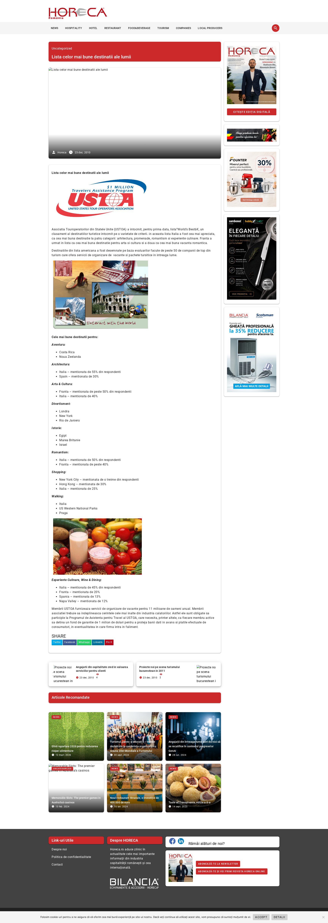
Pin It (109, 642)
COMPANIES (183, 28)
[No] (323, 917)
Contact (57, 864)
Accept (261, 917)
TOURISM (163, 28)
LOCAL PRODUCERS (210, 28)
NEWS (54, 28)
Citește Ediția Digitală (251, 111)
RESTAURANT (112, 28)
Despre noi (59, 849)
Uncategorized (62, 48)
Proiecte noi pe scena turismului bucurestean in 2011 (159, 669)
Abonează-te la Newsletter (218, 864)
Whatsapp (84, 642)
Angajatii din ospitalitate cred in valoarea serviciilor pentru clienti (102, 669)
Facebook (69, 642)
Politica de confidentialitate (71, 857)
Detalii (279, 917)
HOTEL (93, 28)
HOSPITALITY (73, 28)
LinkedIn (98, 642)
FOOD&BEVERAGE (139, 28)
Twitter (57, 642)
